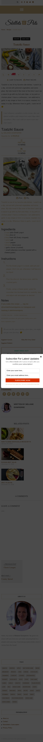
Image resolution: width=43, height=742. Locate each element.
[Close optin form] (41, 357)
